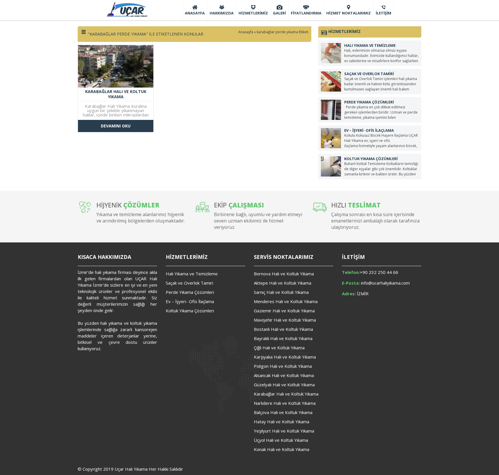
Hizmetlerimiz (253, 13)
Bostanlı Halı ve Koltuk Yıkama (283, 329)
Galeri (279, 13)
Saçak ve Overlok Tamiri (189, 283)
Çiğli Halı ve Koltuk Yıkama (279, 347)
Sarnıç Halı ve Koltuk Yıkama (281, 292)
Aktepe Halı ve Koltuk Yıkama (282, 283)
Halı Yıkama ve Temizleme (192, 274)
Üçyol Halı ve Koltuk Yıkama (281, 440)
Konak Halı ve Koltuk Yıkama (281, 449)
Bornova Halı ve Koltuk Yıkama (284, 274)
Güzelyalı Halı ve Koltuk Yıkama (284, 384)
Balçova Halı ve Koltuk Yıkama (283, 412)
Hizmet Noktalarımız (348, 13)
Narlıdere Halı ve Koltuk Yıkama (285, 403)
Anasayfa (195, 13)
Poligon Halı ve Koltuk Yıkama (283, 366)
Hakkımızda (222, 13)
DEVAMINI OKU (116, 126)
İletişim (383, 13)
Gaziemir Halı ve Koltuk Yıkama (284, 310)
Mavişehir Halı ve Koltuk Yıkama (285, 320)
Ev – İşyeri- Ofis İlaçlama (190, 301)
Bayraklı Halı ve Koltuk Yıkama (283, 338)
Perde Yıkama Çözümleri (190, 292)
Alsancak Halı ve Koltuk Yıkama (284, 375)
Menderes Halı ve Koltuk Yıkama (286, 301)
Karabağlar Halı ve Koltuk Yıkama (286, 394)
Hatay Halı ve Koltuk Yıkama (281, 421)
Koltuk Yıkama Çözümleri (190, 310)
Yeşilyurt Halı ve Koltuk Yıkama (284, 431)
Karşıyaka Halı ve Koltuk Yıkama (285, 357)
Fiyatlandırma (306, 13)
